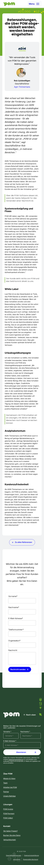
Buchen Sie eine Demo (11, 835)
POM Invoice (8, 809)
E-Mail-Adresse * (9, 741)
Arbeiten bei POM (10, 787)
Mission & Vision (9, 778)
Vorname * (7, 732)
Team (5, 783)
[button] (34, 4)
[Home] (8, 4)
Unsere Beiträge (9, 796)
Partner (6, 792)
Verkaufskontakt (9, 840)
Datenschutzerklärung (16, 759)
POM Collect (8, 818)
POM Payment (8, 814)
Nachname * (25, 732)
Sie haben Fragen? (10, 831)
